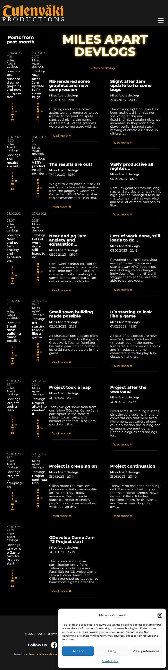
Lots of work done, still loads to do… (38, 248)
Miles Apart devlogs (12, 63)
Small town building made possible (14, 333)
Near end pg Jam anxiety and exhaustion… (14, 250)
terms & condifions (43, 654)
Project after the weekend (39, 408)
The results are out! (13, 162)
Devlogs (14, 71)
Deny (112, 651)
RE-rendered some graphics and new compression (14, 86)
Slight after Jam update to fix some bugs (38, 86)
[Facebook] (54, 645)
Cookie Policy (110, 661)
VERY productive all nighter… (39, 168)
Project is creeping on (14, 481)
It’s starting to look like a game (38, 330)
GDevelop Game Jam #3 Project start (14, 556)
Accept (78, 651)
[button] (160, 615)
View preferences (146, 651)
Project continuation (39, 479)
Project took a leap (13, 406)
